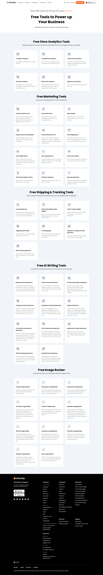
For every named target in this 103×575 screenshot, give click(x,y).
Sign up (73, 2)
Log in (68, 2)
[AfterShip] (11, 2)
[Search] (65, 2)
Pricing (49, 2)
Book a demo (80, 2)
